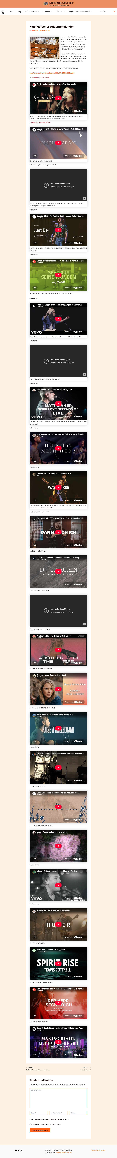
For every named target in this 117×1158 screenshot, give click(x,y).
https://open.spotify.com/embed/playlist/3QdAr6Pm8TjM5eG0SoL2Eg (52, 73)
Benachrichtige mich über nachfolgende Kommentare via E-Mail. (49, 1119)
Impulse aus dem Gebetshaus (81, 12)
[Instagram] (3, 13)
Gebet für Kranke (32, 12)
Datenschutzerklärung (98, 1150)
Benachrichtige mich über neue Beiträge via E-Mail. (46, 1124)
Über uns (59, 12)
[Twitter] (19, 1150)
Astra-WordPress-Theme (63, 1152)
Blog (19, 12)
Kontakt (102, 12)
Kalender (46, 12)
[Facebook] (2, 10)
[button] (51, 11)
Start (12, 12)
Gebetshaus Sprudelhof (61, 2)
